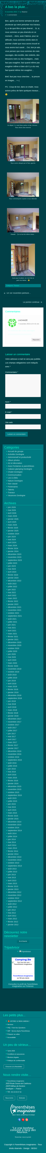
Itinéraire (22, 1098)
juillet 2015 (12, 801)
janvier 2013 (13, 889)
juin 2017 (12, 734)
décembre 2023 (14, 554)
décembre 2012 (14, 892)
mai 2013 (12, 877)
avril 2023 (12, 572)
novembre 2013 (14, 860)
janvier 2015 (13, 819)
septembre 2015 (15, 795)
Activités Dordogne (16, 454)
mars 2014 (12, 848)
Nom (8, 402)
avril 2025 (12, 522)
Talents (11, 490)
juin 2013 (12, 875)
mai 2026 (12, 510)
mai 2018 (12, 704)
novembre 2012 (14, 895)
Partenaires (13, 487)
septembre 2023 (15, 560)
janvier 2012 (13, 925)
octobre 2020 (13, 648)
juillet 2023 (12, 563)
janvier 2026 (13, 519)
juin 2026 (12, 507)
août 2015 (12, 798)
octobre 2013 (13, 863)
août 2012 (12, 904)
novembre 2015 (14, 789)
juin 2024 (12, 537)
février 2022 (13, 601)
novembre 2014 (14, 825)
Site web (9, 422)
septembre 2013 (15, 866)
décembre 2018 (14, 695)
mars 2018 (12, 710)
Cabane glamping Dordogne (20, 469)
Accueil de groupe (15, 451)
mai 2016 (12, 772)
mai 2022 (12, 592)
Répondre (36, 340)
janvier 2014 (13, 854)
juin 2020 (12, 654)
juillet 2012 (12, 907)
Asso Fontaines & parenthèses (21, 466)
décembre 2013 (14, 857)
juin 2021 (12, 625)
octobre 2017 (13, 725)
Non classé (12, 484)
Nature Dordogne (15, 481)
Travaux (16, 285)
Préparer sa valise (13, 1034)
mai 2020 (12, 657)
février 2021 (13, 636)
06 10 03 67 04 (16, 1092)
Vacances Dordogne (16, 495)
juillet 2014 (12, 836)
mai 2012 (12, 913)
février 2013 (13, 886)
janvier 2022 (13, 604)
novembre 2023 (14, 557)
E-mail (8, 412)
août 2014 (12, 833)
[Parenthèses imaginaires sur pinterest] (23, 1121)
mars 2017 (12, 742)
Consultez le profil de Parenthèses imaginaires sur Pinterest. (23, 985)
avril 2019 (12, 683)
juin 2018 (12, 701)
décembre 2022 (14, 581)
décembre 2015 (14, 786)
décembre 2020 (14, 642)
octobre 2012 (13, 898)
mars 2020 (12, 663)
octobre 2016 (13, 757)
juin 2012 (12, 910)
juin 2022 (12, 589)
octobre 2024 (13, 534)
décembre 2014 (14, 822)
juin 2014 (12, 839)
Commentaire (11, 372)
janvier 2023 (13, 578)
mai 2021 (12, 628)
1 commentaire (12, 15)
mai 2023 (12, 569)
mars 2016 (12, 778)
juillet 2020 (12, 651)
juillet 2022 (12, 586)
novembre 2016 (14, 754)
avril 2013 (12, 880)
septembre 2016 (15, 760)
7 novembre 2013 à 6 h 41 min (28, 324)
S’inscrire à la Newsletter (13, 1066)
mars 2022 (12, 598)
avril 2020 (12, 660)
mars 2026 (12, 516)
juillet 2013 (12, 872)
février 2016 (13, 781)
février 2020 (13, 666)
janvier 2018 (13, 716)
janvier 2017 (13, 748)
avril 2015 (12, 810)
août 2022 (12, 584)
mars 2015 (12, 813)
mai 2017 (12, 736)
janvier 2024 (13, 551)
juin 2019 (12, 681)
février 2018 (13, 713)
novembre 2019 (14, 669)
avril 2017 (12, 739)
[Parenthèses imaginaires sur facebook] (19, 1121)
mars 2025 (12, 525)
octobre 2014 (13, 828)
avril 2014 (12, 845)
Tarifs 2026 (11, 1051)
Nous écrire (9, 1098)
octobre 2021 (13, 613)
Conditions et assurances (15, 1054)
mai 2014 (12, 842)
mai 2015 (12, 807)
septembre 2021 (15, 616)
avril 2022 (12, 595)
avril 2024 (12, 542)
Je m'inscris (23, 941)
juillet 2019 (12, 678)
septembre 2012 (15, 901)
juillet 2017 (12, 730)
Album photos (14, 460)
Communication (14, 475)
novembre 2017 (14, 722)
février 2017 (13, 745)
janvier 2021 (13, 639)
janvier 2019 (13, 692)
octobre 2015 (13, 792)
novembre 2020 (14, 645)
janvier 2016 (13, 783)
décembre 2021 (14, 607)
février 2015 (13, 816)
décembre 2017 (14, 719)
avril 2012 (12, 916)
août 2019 (12, 675)
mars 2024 (12, 545)
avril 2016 (12, 775)
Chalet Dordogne (15, 472)
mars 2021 (12, 634)
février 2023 (13, 575)
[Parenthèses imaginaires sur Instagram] (27, 1121)
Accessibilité (11, 1037)
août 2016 (12, 763)
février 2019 (13, 689)
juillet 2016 (12, 766)
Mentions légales (13, 1057)
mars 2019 (12, 686)
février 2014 (13, 851)
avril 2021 (12, 631)
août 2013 (12, 869)
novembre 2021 (14, 610)
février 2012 (13, 922)
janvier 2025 (13, 531)
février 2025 (13, 528)
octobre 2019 (13, 672)
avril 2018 (12, 707)
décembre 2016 (14, 751)
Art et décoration (15, 463)
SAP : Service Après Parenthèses (18, 1031)
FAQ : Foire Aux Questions (16, 1028)
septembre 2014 (15, 830)
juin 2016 (12, 769)
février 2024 (13, 548)
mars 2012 (12, 919)
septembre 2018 (15, 698)
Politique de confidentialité (16, 1060)
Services (10, 1024)
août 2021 (12, 619)
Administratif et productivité (19, 457)
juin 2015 (12, 804)
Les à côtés (13, 478)
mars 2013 (12, 883)
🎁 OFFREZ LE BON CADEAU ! (18, 1021)
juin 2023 (12, 566)
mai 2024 (12, 539)
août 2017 (12, 728)
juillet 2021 (12, 622)
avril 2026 (12, 513)
